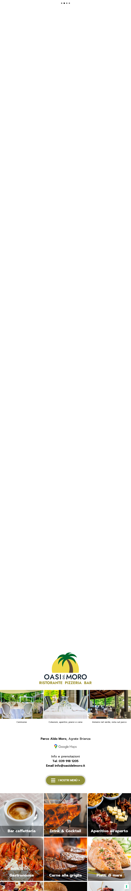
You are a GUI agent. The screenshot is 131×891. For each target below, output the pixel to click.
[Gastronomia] (21, 880)
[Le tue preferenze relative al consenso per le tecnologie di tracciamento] (126, 886)
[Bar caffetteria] (21, 836)
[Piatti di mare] (109, 880)
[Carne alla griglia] (65, 880)
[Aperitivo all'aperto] (109, 836)
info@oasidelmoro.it (70, 765)
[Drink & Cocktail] (65, 836)
